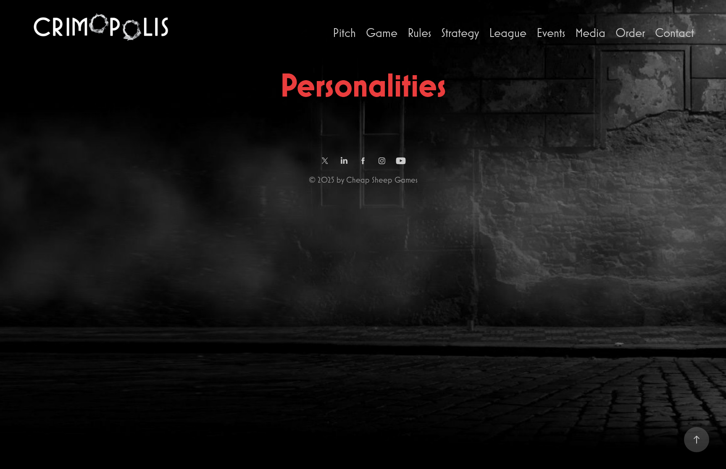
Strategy (460, 32)
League (507, 32)
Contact (674, 32)
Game (381, 32)
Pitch (344, 32)
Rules (419, 32)
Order (630, 32)
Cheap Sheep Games (382, 179)
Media (590, 32)
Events (551, 32)
